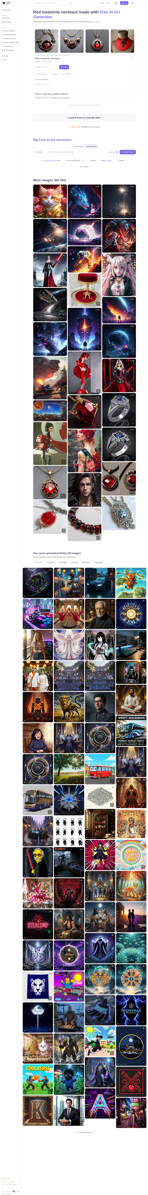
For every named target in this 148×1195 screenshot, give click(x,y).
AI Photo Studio (9, 50)
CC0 (47, 84)
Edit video (7, 18)
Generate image (78, 146)
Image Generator (9, 31)
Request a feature (6, 1194)
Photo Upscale (46, 98)
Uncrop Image (8, 46)
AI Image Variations (10, 34)
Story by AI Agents (74, 160)
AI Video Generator (10, 38)
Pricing (102, 3)
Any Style (38, 61)
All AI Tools (7, 10)
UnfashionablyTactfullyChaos (61, 55)
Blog (3, 1191)
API (5, 60)
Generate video (91, 146)
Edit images (7, 22)
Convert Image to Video (11, 42)
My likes (39, 562)
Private (121, 160)
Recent (51, 562)
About (7, 1191)
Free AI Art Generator (55, 140)
